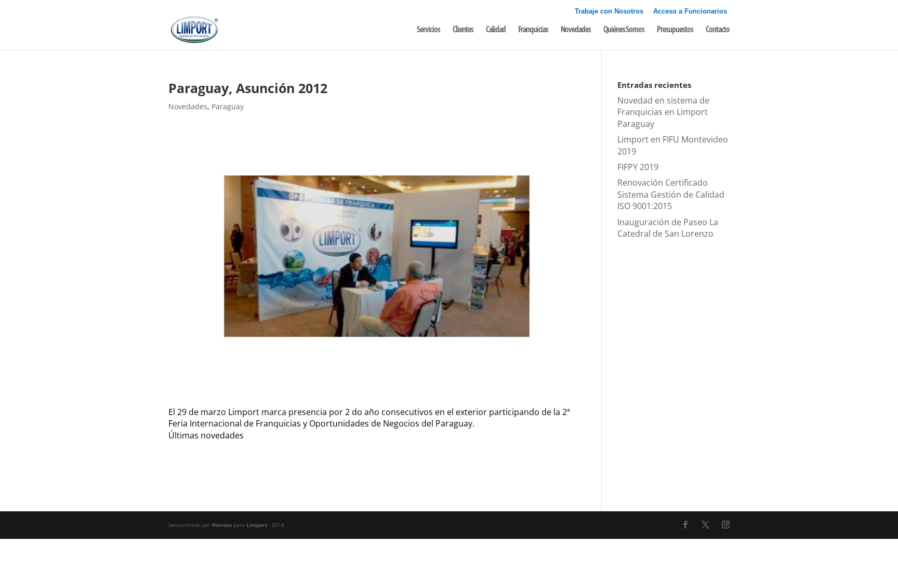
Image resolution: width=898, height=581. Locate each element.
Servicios (428, 29)
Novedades (576, 29)
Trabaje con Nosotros (609, 11)
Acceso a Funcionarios (690, 11)
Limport (256, 524)
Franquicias (533, 29)
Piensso (222, 524)
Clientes (463, 29)
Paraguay (228, 106)
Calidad (496, 29)
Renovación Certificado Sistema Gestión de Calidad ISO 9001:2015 (670, 194)
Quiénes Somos (623, 29)
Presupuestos (675, 29)
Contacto (718, 29)
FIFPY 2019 (637, 167)
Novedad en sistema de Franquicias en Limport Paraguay (663, 112)
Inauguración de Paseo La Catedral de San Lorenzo (667, 227)
